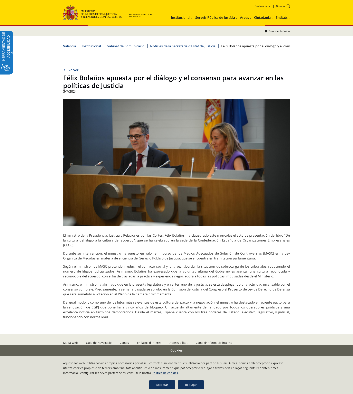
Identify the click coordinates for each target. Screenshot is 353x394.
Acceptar (162, 385)
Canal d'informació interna (214, 343)
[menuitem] (182, 16)
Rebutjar (191, 385)
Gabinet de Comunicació (125, 46)
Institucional (91, 46)
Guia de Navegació (99, 343)
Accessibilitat (179, 343)
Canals (124, 343)
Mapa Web (70, 343)
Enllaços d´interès (149, 343)
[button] (282, 7)
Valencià (69, 46)
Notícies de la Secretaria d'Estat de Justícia (183, 46)
